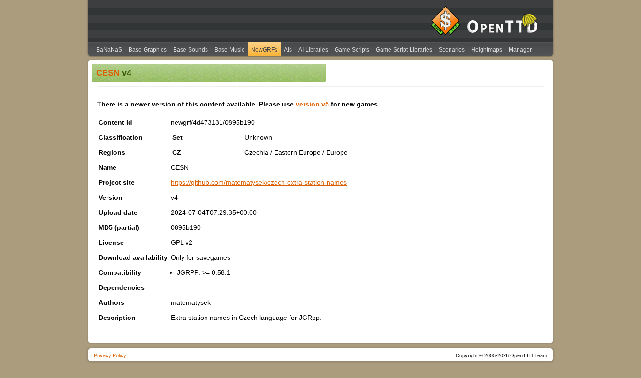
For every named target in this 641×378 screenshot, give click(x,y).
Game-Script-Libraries (404, 49)
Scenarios (452, 49)
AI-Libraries (313, 49)
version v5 (312, 104)
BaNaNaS (109, 49)
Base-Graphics (148, 49)
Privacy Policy (110, 355)
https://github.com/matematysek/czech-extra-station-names (259, 182)
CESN (108, 72)
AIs (288, 49)
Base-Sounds (190, 49)
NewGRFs (264, 49)
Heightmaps (486, 49)
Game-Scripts (352, 49)
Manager (520, 49)
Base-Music (229, 49)
